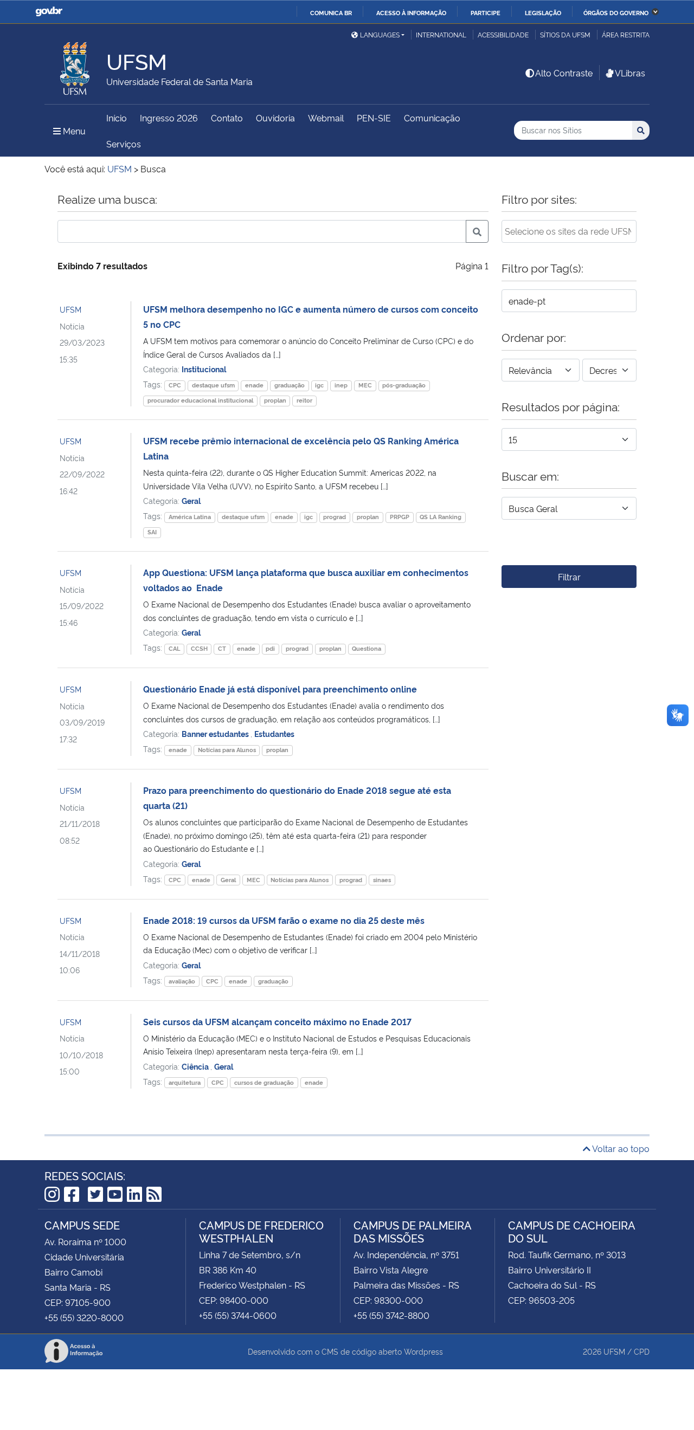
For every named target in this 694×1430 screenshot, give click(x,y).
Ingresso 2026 (169, 118)
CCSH (199, 648)
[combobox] (569, 231)
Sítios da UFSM (565, 34)
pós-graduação (404, 385)
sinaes (382, 880)
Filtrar (569, 577)
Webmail (326, 118)
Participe (485, 12)
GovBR (48, 12)
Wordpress (423, 1351)
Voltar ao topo (620, 1148)
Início (116, 118)
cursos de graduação (264, 1082)
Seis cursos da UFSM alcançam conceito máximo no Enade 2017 (277, 1021)
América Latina (190, 517)
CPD (642, 1351)
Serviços (123, 144)
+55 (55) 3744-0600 (238, 1315)
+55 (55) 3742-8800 (391, 1315)
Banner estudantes (216, 733)
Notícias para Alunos (227, 750)
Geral (191, 500)
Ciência (196, 1066)
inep (341, 385)
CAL (174, 648)
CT (222, 648)
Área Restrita (626, 34)
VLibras (630, 73)
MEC (365, 385)
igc (319, 385)
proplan (275, 400)
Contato (227, 118)
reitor (304, 400)
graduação (289, 385)
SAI (152, 532)
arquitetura (185, 1082)
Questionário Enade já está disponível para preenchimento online (280, 689)
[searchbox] (569, 230)
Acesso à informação (411, 12)
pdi (270, 648)
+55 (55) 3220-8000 (84, 1317)
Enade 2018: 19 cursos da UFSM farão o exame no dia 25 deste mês (284, 920)
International (441, 34)
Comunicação (432, 118)
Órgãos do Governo (615, 12)
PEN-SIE (374, 118)
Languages (380, 34)
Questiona (366, 648)
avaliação (182, 981)
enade (254, 385)
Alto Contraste (564, 73)
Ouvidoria (275, 118)
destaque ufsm (213, 385)
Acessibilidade (503, 34)
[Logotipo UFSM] (75, 66)
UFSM (70, 309)
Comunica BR (331, 12)
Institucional (204, 369)
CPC (175, 385)
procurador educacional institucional (200, 400)
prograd (334, 517)
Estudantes (274, 733)
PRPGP (399, 517)
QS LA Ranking (440, 517)
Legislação (543, 12)
